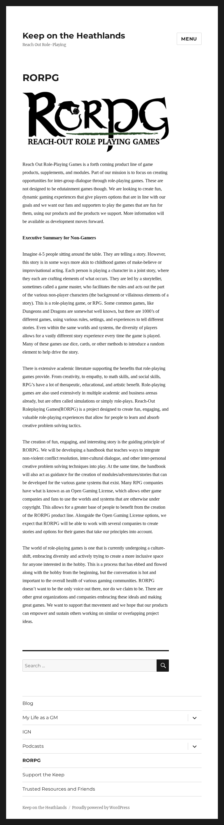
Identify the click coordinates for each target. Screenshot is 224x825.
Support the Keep (43, 774)
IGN (26, 732)
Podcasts (33, 746)
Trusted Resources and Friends (58, 789)
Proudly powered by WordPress (101, 807)
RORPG (31, 760)
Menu (189, 39)
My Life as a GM (40, 717)
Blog (27, 703)
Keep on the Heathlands (73, 36)
